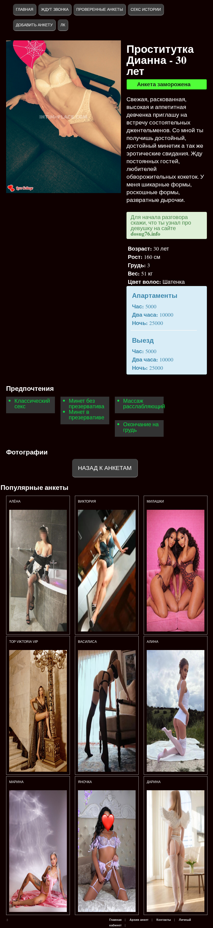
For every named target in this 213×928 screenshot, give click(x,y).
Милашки (156, 501)
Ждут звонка (55, 9)
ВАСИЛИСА (88, 642)
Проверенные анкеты (99, 9)
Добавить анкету (34, 25)
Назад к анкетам (105, 468)
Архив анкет (139, 919)
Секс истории (146, 9)
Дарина (154, 782)
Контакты (163, 919)
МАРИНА (16, 782)
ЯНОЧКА (85, 782)
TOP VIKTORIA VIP (23, 642)
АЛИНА (153, 642)
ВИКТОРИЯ (87, 501)
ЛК (62, 25)
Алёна (15, 501)
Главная (24, 9)
